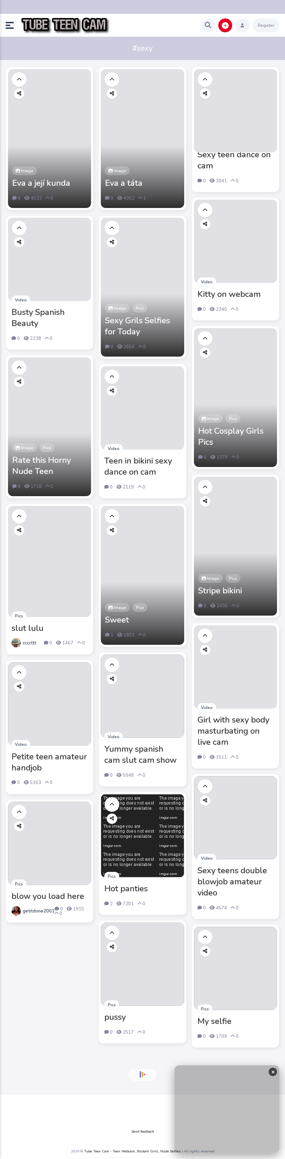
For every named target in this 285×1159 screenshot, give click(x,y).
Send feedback (142, 1131)
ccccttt (29, 643)
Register (266, 25)
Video (207, 282)
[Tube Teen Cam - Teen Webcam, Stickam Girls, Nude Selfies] (65, 25)
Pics (140, 308)
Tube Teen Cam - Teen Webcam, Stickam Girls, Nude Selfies (132, 1151)
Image (26, 171)
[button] (12, 25)
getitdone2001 (39, 911)
